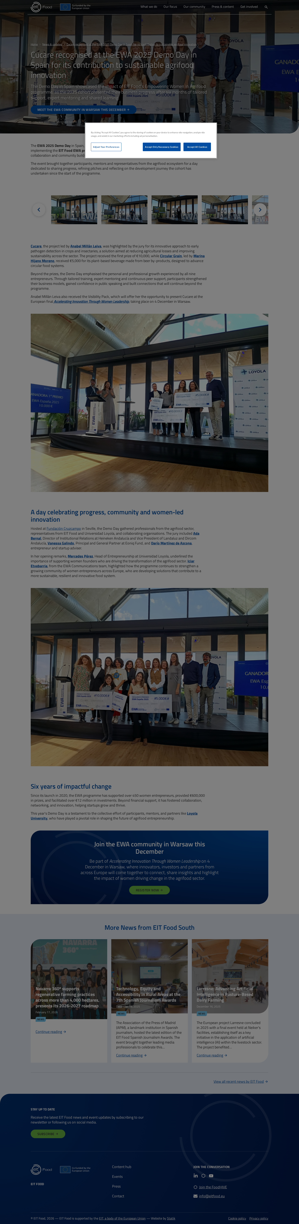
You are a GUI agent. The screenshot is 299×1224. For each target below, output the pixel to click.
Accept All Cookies (197, 147)
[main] (151, 140)
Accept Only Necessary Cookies (161, 147)
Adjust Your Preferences (106, 147)
